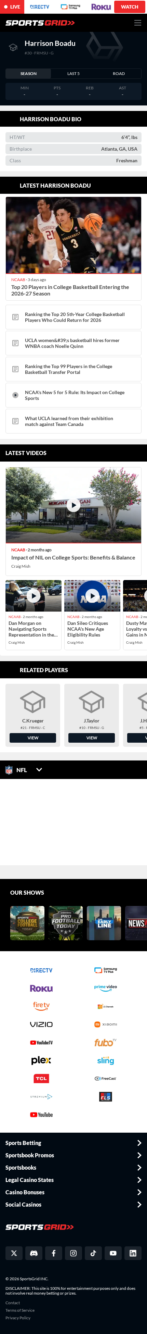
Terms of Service (20, 1310)
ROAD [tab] (119, 73)
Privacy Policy (17, 1318)
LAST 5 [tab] (73, 73)
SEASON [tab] (29, 73)
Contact (12, 1302)
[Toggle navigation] (138, 23)
